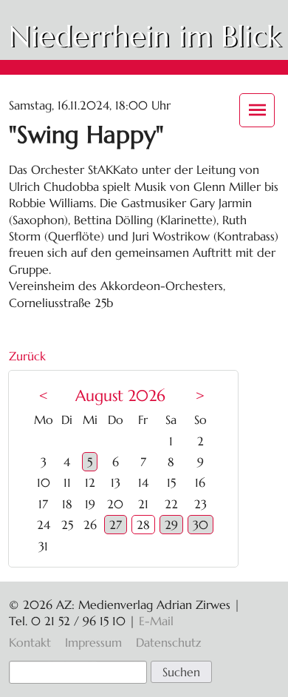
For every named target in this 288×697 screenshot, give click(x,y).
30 (200, 524)
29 (171, 524)
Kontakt (30, 642)
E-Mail (156, 620)
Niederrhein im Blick (145, 36)
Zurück (27, 355)
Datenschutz (168, 642)
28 (143, 524)
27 (115, 524)
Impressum (93, 642)
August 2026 (120, 395)
